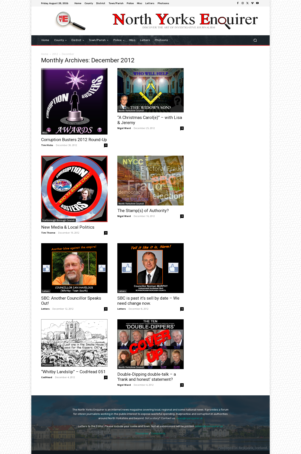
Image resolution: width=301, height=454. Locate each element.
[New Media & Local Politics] (74, 189)
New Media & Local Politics (67, 227)
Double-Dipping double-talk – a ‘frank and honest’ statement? (146, 377)
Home (44, 54)
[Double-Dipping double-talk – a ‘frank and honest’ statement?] (150, 344)
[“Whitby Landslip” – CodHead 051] (74, 343)
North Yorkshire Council (131, 110)
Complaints (158, 433)
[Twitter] (247, 3)
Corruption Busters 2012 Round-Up (74, 139)
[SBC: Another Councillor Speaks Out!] (74, 268)
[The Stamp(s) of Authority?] (150, 180)
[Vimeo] (252, 3)
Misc (44, 132)
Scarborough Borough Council (58, 220)
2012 (55, 54)
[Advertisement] (226, 84)
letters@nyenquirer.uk (209, 426)
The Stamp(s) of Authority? (143, 210)
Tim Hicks (47, 145)
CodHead (46, 377)
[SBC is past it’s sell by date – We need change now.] (150, 268)
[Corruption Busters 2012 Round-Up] (74, 101)
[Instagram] (242, 3)
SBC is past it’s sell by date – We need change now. (148, 301)
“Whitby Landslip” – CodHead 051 (73, 371)
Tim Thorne (48, 232)
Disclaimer (142, 433)
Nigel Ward (124, 128)
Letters (46, 291)
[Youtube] (257, 3)
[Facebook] (237, 3)
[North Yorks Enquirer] (70, 21)
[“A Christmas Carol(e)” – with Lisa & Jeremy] (150, 90)
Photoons (47, 364)
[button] (255, 40)
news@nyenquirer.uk (189, 418)
